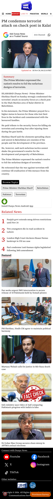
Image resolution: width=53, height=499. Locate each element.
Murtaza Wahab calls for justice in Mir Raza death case (26, 367)
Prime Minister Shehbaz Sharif (18, 187)
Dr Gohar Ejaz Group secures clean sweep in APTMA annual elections (23, 444)
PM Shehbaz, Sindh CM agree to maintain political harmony (26, 329)
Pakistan (34, 14)
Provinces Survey (40, 494)
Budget (16, 14)
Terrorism (20, 194)
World (44, 14)
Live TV (24, 14)
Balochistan (42, 187)
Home (8, 14)
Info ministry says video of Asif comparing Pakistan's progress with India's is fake (22, 406)
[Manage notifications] (5, 494)
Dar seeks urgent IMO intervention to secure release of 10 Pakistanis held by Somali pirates (24, 291)
